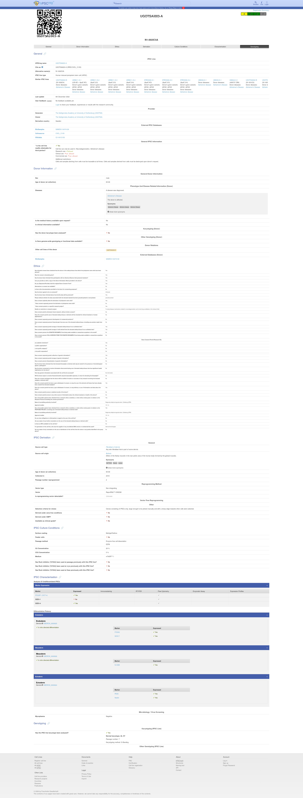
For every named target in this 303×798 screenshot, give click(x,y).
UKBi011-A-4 (130, 80)
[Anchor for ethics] (42, 266)
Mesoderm (39, 648)
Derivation (146, 46)
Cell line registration (135, 765)
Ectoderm (39, 676)
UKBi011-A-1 (76, 80)
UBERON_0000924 (50, 685)
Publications (38, 786)
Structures (179, 763)
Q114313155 (60, 137)
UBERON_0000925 (50, 623)
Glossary (132, 768)
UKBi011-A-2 (94, 80)
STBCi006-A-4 (185, 80)
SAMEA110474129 (62, 129)
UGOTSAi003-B (61, 80)
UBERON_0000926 (50, 656)
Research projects (40, 778)
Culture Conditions (181, 46)
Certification (133, 763)
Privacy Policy (172, 8)
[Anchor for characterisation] (59, 577)
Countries (37, 781)
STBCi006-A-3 (167, 80)
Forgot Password (229, 765)
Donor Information (82, 46)
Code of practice (87, 763)
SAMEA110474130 (112, 259)
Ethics (117, 46)
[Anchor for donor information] (55, 168)
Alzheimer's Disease (63, 87)
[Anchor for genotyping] (48, 723)
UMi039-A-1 (217, 80)
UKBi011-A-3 (112, 80)
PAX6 (116, 694)
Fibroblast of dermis (113, 447)
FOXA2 (117, 632)
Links (83, 765)
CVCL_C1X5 (60, 133)
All (37, 765)
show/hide (49, 101)
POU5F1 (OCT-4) (41, 595)
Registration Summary (261, 10)
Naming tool (180, 765)
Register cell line (40, 760)
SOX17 (117, 636)
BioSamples (39, 129)
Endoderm (39, 615)
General (48, 46)
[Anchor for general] (44, 53)
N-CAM (117, 665)
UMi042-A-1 (234, 80)
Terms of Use (86, 776)
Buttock (108, 453)
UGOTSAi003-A (61, 63)
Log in (225, 760)
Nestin (117, 698)
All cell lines (38, 763)
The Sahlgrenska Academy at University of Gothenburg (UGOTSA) (79, 113)
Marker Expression (42, 585)
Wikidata (38, 137)
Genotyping (254, 46)
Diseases (37, 783)
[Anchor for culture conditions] (62, 527)
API (177, 768)
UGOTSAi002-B (251, 80)
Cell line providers (40, 776)
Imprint (84, 778)
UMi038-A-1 (202, 80)
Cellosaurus (39, 133)
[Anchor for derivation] (53, 437)
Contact (178, 770)
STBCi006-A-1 (149, 80)
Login (267, 4)
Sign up (225, 763)
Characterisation (220, 46)
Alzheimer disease (78, 92)
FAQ (130, 760)
